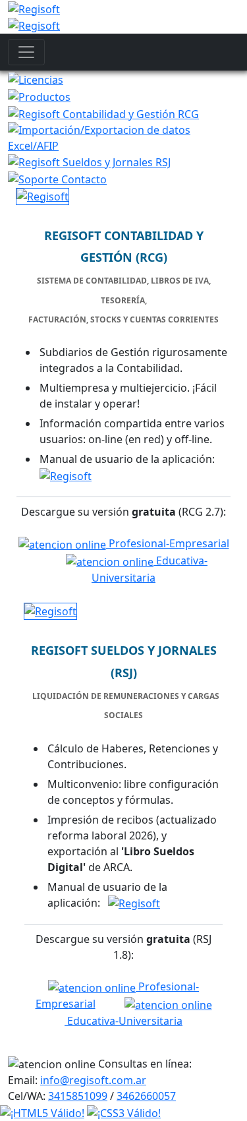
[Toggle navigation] (26, 52)
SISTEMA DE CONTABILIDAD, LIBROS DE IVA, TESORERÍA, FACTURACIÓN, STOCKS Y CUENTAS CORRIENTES (123, 300)
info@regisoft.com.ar (93, 1080)
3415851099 (77, 1096)
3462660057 (146, 1096)
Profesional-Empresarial (167, 543)
